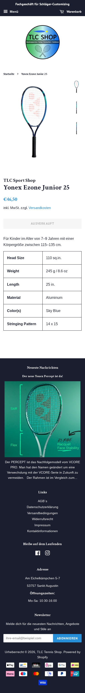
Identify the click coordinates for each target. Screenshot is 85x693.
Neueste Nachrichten (42, 368)
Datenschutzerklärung (42, 507)
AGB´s (42, 501)
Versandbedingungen (42, 513)
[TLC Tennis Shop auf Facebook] (37, 554)
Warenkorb (74, 12)
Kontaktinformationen (42, 531)
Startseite (8, 74)
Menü (13, 11)
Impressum (42, 525)
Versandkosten (40, 208)
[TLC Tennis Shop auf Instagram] (47, 554)
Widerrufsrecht (42, 519)
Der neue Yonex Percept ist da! (42, 376)
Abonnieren (67, 638)
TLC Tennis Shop (49, 652)
